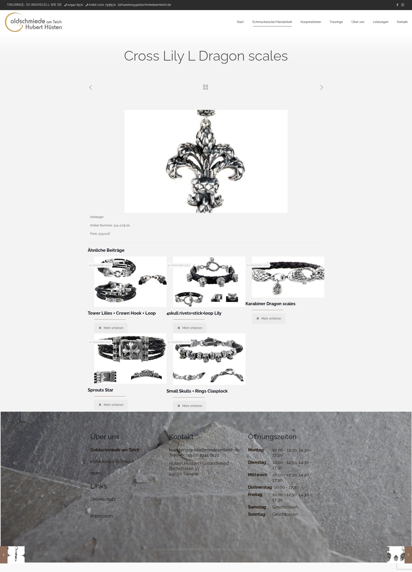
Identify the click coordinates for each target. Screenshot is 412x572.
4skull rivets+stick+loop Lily (194, 313)
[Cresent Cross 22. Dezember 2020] (12, 554)
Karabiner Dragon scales (270, 303)
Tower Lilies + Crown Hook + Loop (122, 313)
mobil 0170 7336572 (102, 4)
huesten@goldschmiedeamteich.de (146, 4)
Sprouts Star (100, 390)
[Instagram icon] (402, 5)
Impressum (101, 516)
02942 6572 (75, 4)
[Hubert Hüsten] (33, 22)
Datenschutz (103, 499)
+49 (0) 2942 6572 (202, 455)
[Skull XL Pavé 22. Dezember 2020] (399, 554)
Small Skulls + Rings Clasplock (197, 391)
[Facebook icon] (397, 5)
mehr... (96, 473)
